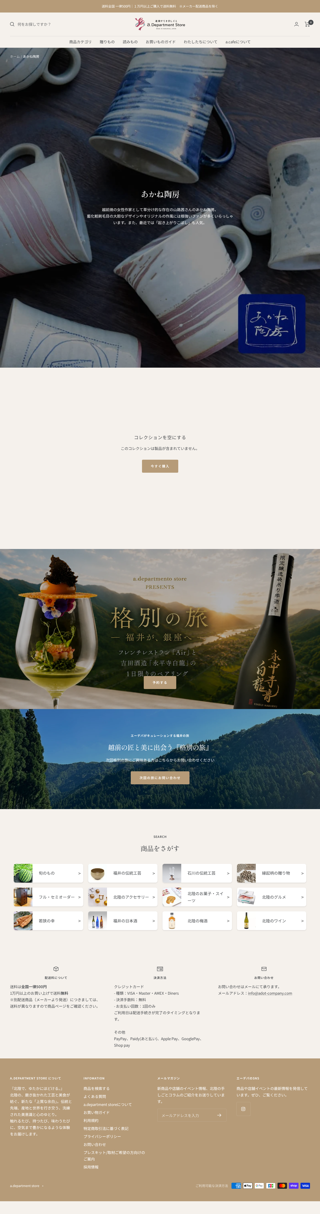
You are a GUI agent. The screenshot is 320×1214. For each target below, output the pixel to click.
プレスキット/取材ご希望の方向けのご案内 (114, 1155)
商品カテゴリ (80, 41)
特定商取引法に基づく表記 (106, 1128)
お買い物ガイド (97, 1112)
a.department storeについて (108, 1104)
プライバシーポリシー (102, 1136)
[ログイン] (296, 24)
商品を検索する (97, 1088)
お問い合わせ (95, 1144)
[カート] (307, 24)
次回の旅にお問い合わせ (160, 777)
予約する (160, 682)
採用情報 (91, 1166)
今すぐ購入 (160, 466)
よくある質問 (95, 1096)
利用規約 (91, 1120)
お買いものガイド (161, 41)
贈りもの (107, 41)
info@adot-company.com (270, 993)
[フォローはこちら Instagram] (243, 1109)
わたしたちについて (201, 41)
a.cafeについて (238, 41)
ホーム (15, 56)
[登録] (219, 1115)
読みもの (130, 41)
